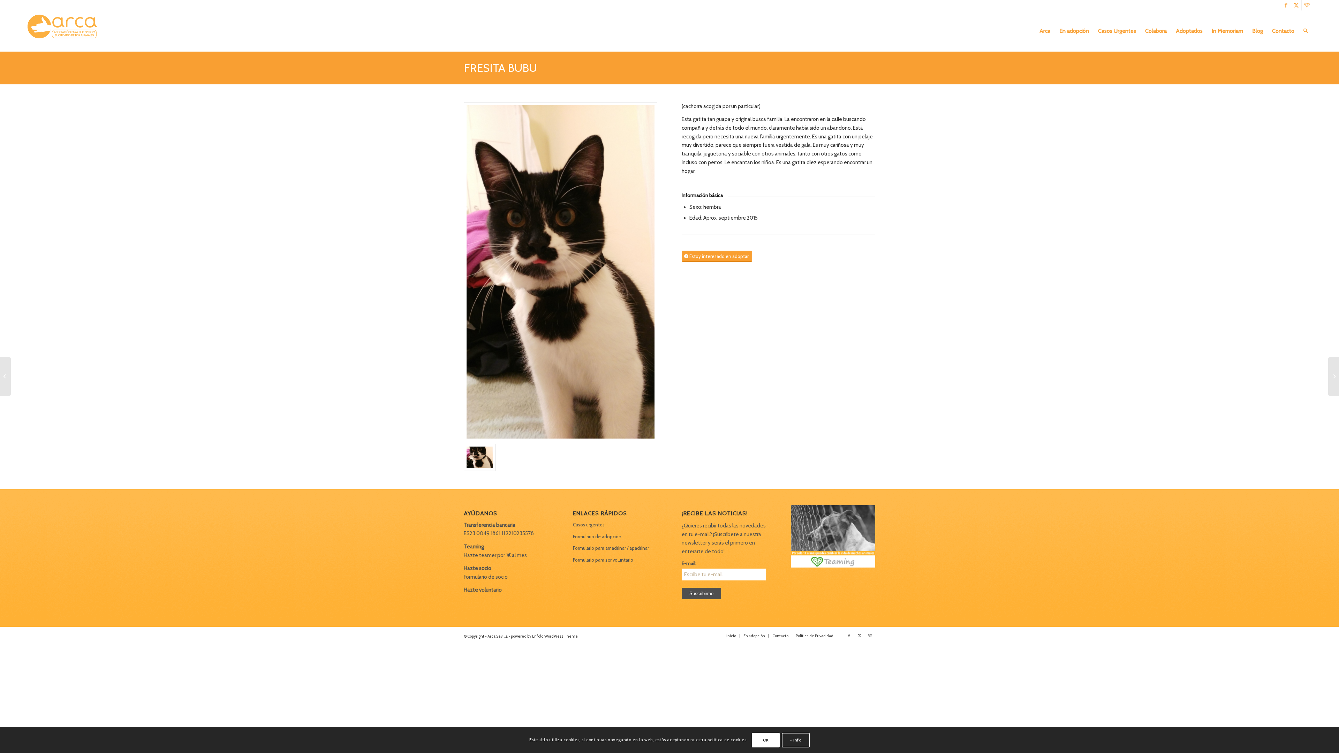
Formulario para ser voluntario (603, 560)
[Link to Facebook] (1286, 5)
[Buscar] (1305, 31)
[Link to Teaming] (1307, 5)
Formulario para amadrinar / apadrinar (611, 548)
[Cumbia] (5, 376)
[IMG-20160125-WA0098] (560, 273)
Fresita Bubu (500, 68)
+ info (796, 739)
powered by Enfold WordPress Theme (544, 636)
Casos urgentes (589, 524)
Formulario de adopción (597, 536)
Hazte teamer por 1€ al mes (495, 555)
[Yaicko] (1333, 376)
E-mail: (689, 563)
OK (766, 739)
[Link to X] (1296, 5)
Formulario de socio (486, 577)
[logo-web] (64, 31)
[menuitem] (1045, 31)
